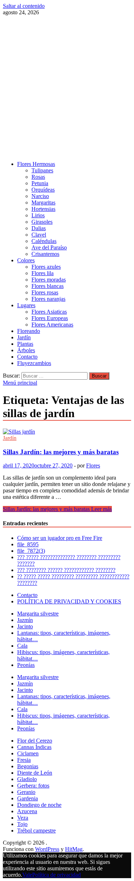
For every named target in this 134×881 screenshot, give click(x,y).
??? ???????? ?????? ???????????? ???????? (66, 570)
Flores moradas (48, 280)
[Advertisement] (67, 88)
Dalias (38, 228)
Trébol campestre (36, 830)
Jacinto (25, 626)
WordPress (47, 849)
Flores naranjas (48, 299)
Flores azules (46, 267)
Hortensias (43, 209)
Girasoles (42, 222)
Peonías (26, 665)
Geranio (26, 792)
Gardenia (27, 798)
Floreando (28, 331)
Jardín (24, 337)
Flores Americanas (52, 324)
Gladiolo (27, 779)
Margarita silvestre (38, 614)
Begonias (27, 766)
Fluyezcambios (34, 363)
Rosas (38, 177)
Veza (22, 818)
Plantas (25, 344)
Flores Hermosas (36, 164)
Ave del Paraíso (49, 247)
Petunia (39, 183)
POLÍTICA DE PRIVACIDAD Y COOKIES (69, 601)
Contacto (27, 357)
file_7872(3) (31, 551)
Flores (93, 465)
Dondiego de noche (39, 805)
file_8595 (28, 544)
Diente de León (34, 773)
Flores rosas (44, 292)
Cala (22, 646)
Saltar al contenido (24, 6)
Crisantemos (45, 254)
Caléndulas (43, 241)
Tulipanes (42, 170)
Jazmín (25, 620)
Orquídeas (43, 190)
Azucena (27, 811)
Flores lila (42, 273)
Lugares (26, 305)
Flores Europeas (49, 318)
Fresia (24, 760)
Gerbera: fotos (33, 786)
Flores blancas (47, 286)
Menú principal (20, 383)
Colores (26, 260)
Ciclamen (28, 753)
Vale (27, 875)
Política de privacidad (56, 875)
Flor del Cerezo (34, 741)
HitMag (74, 849)
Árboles (26, 350)
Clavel (38, 235)
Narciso (40, 196)
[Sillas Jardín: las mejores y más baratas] (67, 432)
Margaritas (43, 202)
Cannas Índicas (34, 747)
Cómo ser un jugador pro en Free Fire (59, 538)
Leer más (57, 509)
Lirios (38, 215)
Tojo (22, 824)
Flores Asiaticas (49, 312)
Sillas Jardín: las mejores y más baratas (61, 452)
